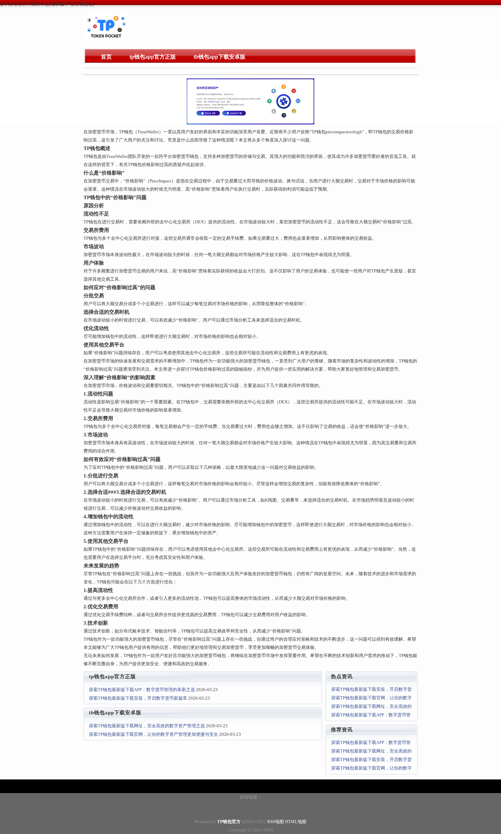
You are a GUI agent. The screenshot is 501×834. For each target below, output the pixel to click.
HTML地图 (295, 821)
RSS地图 (275, 821)
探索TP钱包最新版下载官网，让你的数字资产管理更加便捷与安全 (153, 734)
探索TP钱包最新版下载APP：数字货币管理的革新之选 (142, 689)
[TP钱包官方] (106, 40)
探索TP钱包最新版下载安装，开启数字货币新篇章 (138, 698)
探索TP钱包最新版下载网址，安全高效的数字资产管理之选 (147, 725)
